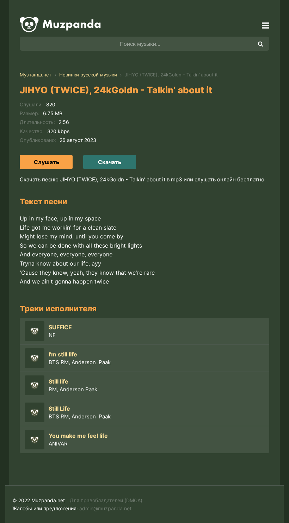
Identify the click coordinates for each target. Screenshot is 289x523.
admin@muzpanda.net (105, 508)
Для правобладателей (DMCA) (106, 500)
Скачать (109, 162)
